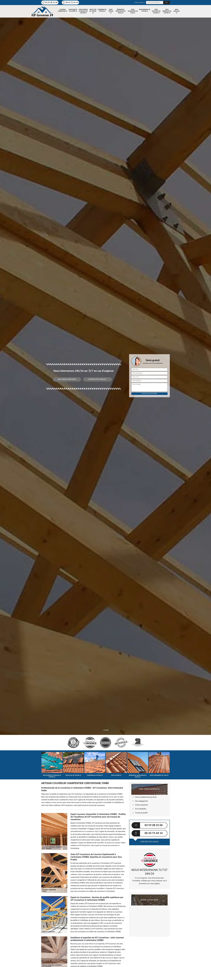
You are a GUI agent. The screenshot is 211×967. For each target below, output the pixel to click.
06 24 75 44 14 (71, 3)
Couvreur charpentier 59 (62, 10)
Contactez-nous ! (97, 379)
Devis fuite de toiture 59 (93, 11)
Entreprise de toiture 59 (102, 10)
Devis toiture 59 (110, 11)
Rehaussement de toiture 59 (144, 10)
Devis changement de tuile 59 (133, 11)
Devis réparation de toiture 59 (167, 11)
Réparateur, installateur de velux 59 (121, 11)
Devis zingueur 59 (177, 11)
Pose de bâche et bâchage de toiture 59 (83, 11)
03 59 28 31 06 (51, 3)
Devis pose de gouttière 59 (73, 10)
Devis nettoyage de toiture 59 (156, 11)
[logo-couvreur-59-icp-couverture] (42, 11)
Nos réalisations (67, 379)
